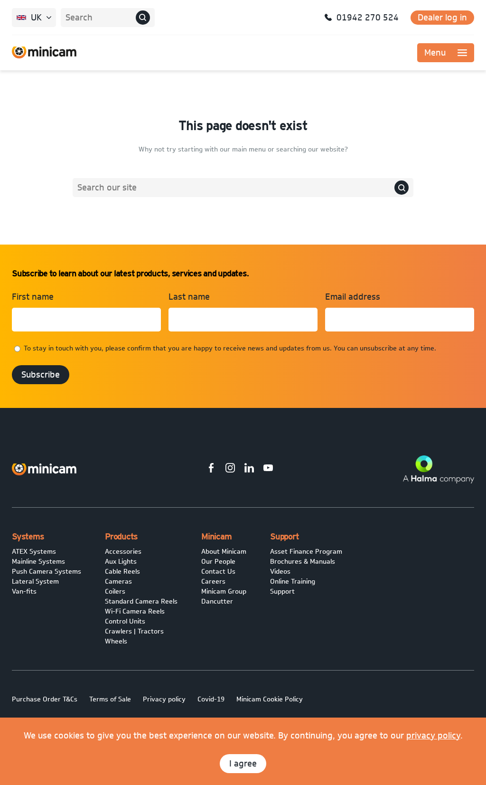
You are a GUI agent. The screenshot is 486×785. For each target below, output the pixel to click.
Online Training (292, 581)
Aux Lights (121, 562)
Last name (189, 297)
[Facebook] (211, 469)
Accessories (123, 552)
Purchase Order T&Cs (44, 699)
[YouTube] (268, 469)
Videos (280, 572)
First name (33, 297)
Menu (435, 53)
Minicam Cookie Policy (269, 699)
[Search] (143, 17)
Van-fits (24, 591)
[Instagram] (230, 469)
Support (282, 591)
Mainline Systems (38, 562)
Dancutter (217, 601)
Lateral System (35, 581)
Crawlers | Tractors (134, 631)
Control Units (125, 621)
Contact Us (218, 572)
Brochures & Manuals (302, 562)
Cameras (118, 581)
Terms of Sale (110, 699)
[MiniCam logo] (44, 52)
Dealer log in (442, 17)
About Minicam (223, 552)
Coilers (115, 591)
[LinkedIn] (249, 469)
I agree (243, 763)
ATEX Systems (34, 552)
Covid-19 (210, 699)
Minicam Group (223, 591)
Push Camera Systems (46, 572)
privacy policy (433, 735)
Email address (352, 297)
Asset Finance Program (306, 552)
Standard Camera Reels (141, 601)
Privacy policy (164, 699)
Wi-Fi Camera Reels (135, 611)
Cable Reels (122, 572)
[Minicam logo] (44, 469)
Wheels (116, 641)
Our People (218, 562)
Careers (213, 581)
